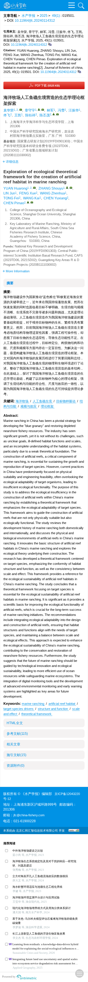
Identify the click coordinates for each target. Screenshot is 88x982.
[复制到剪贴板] (49, 44)
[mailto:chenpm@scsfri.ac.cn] (57, 114)
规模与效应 (29, 406)
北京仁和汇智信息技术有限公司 (37, 830)
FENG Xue (27, 193)
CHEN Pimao (13, 203)
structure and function (53, 709)
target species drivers (18, 709)
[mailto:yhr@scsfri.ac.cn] (20, 109)
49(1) (56, 15)
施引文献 (16, 755)
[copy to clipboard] (79, 71)
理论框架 (47, 406)
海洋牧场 (22, 401)
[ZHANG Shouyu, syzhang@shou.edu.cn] (67, 187)
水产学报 (28, 15)
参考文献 (17, 733)
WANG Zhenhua (52, 193)
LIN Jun (9, 193)
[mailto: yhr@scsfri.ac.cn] (34, 188)
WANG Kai (31, 198)
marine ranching (33, 703)
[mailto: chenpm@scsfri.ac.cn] (31, 202)
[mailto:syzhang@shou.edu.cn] (42, 109)
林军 (50, 110)
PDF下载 (47, 85)
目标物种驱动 (66, 401)
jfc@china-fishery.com (29, 815)
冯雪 (61, 110)
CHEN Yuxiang (55, 198)
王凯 (17, 115)
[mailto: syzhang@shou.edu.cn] (70, 188)
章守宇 (30, 110)
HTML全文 (15, 723)
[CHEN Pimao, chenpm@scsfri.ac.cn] (28, 202)
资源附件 (15, 765)
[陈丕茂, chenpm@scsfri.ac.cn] (54, 114)
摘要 (10, 283)
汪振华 (74, 110)
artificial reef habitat (62, 703)
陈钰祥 (30, 115)
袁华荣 (8, 110)
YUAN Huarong (15, 188)
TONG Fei (11, 198)
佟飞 (6, 115)
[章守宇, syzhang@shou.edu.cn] (39, 109)
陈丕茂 (45, 115)
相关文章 (13, 744)
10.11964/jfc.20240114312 (35, 20)
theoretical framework (36, 714)
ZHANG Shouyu (50, 188)
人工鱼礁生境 (43, 401)
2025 (43, 15)
